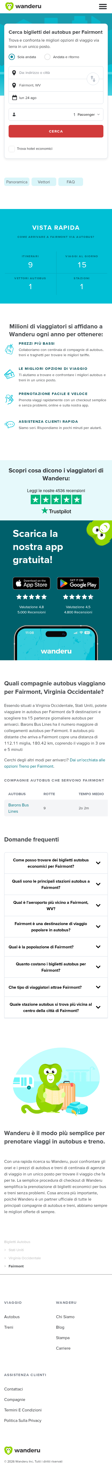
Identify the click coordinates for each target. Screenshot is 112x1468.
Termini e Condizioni (23, 1409)
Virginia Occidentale (25, 1258)
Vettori (44, 181)
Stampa (63, 1337)
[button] (103, 6)
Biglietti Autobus (17, 1242)
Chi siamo (65, 1316)
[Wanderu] (23, 6)
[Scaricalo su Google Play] (78, 583)
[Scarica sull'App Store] (31, 583)
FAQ (71, 181)
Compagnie (14, 1399)
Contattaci (13, 1389)
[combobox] (56, 73)
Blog (60, 1327)
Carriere (63, 1348)
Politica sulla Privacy (22, 1420)
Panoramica (16, 181)
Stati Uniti (16, 1250)
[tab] (26, 60)
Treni (8, 1327)
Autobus (12, 1316)
